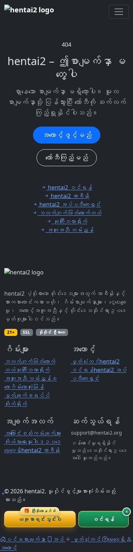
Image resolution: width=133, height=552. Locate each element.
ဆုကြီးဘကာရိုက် (33, 370)
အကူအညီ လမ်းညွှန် (27, 378)
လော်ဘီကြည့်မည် (66, 157)
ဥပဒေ (52, 442)
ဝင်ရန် (103, 519)
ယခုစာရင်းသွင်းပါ (39, 517)
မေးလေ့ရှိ (12, 450)
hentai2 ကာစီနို (40, 450)
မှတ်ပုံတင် (85, 361)
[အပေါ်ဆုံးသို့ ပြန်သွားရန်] (3, 494)
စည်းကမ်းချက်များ (41, 433)
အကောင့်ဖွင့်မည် (67, 135)
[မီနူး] (119, 12)
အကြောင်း (12, 433)
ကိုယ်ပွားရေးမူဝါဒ (24, 442)
